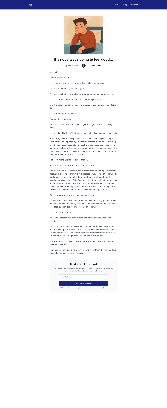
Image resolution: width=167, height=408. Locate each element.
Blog (125, 5)
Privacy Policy (103, 288)
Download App (136, 5)
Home (117, 5)
